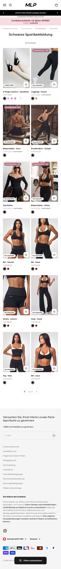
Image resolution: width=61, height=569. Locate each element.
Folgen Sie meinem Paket (14, 456)
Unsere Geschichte (11, 447)
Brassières (54, 28)
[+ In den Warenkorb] (26, 84)
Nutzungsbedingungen (13, 483)
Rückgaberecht (9, 460)
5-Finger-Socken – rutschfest (16, 92)
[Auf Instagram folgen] (5, 531)
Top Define (8, 205)
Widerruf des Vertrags (12, 488)
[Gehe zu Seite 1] (25, 391)
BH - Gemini (8, 262)
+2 (20, 98)
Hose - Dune (36, 319)
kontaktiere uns (9, 451)
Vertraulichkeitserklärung (13, 479)
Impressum (8, 470)
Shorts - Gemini (10, 319)
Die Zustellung (9, 465)
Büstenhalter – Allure (40, 205)
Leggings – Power (39, 92)
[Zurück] (3, 12)
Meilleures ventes (10, 28)
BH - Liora (35, 376)
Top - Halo (7, 376)
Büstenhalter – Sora (11, 148)
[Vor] (57, 12)
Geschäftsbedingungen (13, 474)
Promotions (40, 28)
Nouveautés (26, 28)
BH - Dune (35, 262)
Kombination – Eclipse (41, 148)
